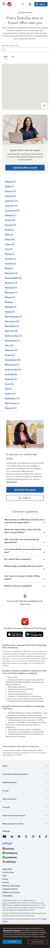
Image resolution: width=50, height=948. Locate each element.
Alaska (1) (9, 186)
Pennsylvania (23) (12, 360)
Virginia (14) (10, 393)
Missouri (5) (10, 297)
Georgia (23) (10, 225)
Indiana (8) (9, 244)
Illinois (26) (10, 239)
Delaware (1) (10, 215)
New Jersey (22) (12, 321)
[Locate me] (44, 106)
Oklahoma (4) (11, 350)
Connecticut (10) (12, 210)
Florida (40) (10, 220)
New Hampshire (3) (13, 316)
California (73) (11, 201)
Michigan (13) (11, 283)
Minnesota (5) (11, 287)
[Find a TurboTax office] (30, 4)
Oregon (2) (10, 355)
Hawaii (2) (9, 230)
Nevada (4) (10, 311)
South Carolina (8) (13, 369)
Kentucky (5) (10, 259)
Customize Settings (37, 942)
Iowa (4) (8, 249)
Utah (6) (8, 389)
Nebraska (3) (10, 307)
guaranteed (11, 482)
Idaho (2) (9, 234)
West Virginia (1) (12, 403)
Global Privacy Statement (12, 930)
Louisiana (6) (10, 263)
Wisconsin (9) (11, 408)
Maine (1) (9, 268)
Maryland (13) (11, 273)
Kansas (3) (9, 254)
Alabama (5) (10, 181)
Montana (9, 302)
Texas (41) (9, 384)
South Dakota (11, 374)
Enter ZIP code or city (10, 46)
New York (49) (11, 331)
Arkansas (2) (10, 196)
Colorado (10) (11, 206)
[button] (25, 746)
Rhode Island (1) (12, 364)
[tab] (6, 57)
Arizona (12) (10, 191)
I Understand (12, 941)
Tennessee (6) (11, 379)
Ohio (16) (9, 345)
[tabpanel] (25, 87)
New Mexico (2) (12, 326)
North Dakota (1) (12, 340)
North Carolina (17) (13, 336)
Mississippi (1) (11, 292)
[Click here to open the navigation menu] (3, 4)
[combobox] (27, 49)
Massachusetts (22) (13, 278)
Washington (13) (12, 398)
